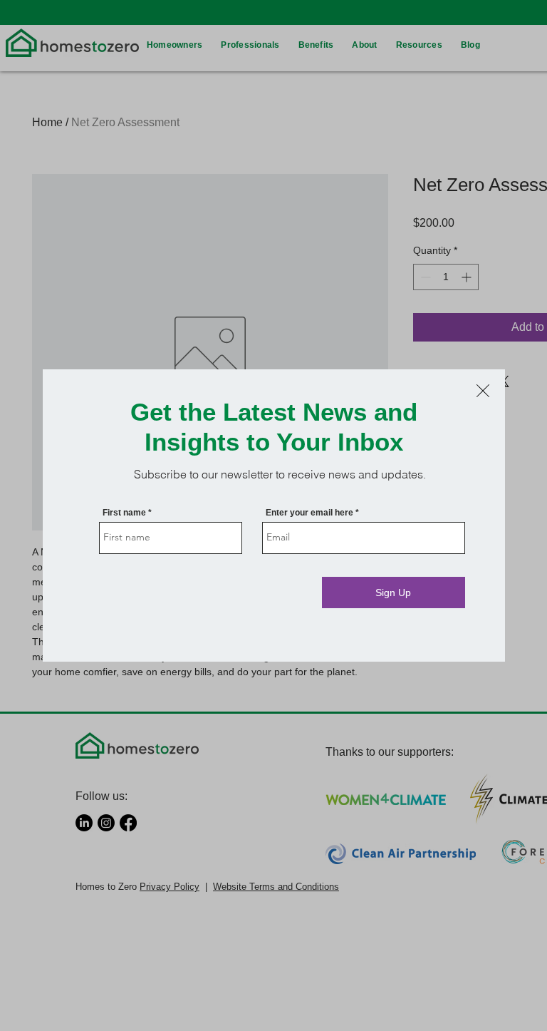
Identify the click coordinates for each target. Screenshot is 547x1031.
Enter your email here (309, 512)
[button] (483, 390)
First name (124, 512)
